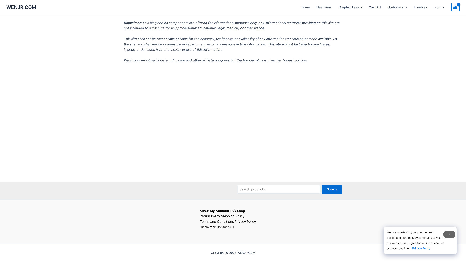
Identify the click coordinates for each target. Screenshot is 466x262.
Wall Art (375, 7)
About (204, 211)
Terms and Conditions (217, 221)
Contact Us (225, 227)
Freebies (420, 7)
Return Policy (210, 216)
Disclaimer (208, 227)
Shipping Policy (232, 216)
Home (305, 7)
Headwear (324, 7)
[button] (361, 7)
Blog (437, 7)
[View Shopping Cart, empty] (455, 7)
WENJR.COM (21, 7)
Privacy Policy (245, 221)
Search (332, 189)
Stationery (396, 7)
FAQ (233, 211)
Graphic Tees (349, 7)
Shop (241, 211)
